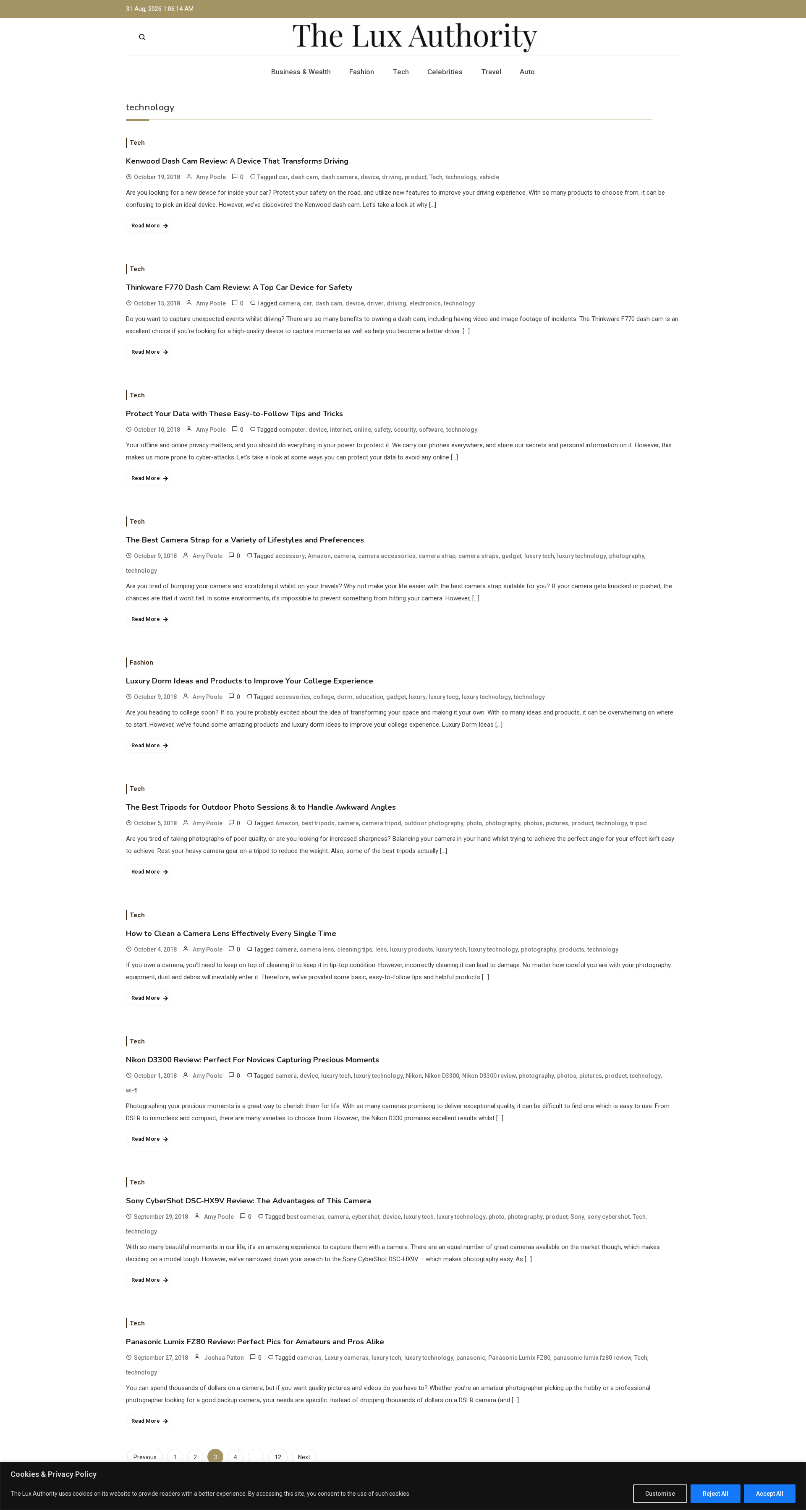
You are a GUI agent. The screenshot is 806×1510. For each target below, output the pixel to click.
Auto (527, 72)
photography (626, 556)
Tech (401, 72)
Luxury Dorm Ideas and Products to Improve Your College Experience (249, 681)
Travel (491, 72)
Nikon (414, 1075)
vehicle (489, 177)
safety (382, 429)
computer (292, 429)
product (416, 177)
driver (375, 303)
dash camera (339, 177)
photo (474, 823)
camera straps (478, 556)
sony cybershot (608, 1216)
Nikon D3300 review (489, 1075)
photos (533, 823)
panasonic (470, 1357)
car (283, 177)
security (405, 429)
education (369, 697)
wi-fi (132, 1090)
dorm (345, 697)
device (370, 177)
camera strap (437, 556)
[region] (403, 1486)
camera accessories (387, 556)
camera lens (317, 949)
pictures (557, 823)
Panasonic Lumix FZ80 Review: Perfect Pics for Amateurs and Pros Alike (255, 1342)
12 (278, 1457)
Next (304, 1457)
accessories (292, 697)
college (323, 697)
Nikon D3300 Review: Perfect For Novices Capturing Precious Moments (252, 1060)
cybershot (365, 1216)
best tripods (318, 823)
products (571, 949)
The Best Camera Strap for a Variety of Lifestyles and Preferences (245, 540)
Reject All (715, 1493)
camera (289, 303)
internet (340, 429)
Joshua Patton (224, 1357)
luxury (417, 697)
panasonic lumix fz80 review (592, 1357)
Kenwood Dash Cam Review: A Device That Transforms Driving (237, 161)
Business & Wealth (301, 72)
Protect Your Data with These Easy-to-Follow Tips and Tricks (234, 414)
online (362, 429)
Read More (145, 225)
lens (381, 949)
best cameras (305, 1216)
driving (392, 177)
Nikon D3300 (442, 1075)
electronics (425, 303)
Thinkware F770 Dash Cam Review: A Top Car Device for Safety (239, 287)
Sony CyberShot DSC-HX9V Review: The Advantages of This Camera (248, 1201)
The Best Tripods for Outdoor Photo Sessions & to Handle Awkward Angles (261, 807)
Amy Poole (211, 177)
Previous (145, 1457)
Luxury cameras (346, 1357)
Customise (660, 1493)
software (431, 429)
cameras (309, 1357)
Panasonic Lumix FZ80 (519, 1357)
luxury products (411, 949)
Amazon (319, 556)
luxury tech (539, 556)
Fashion (361, 72)
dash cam (304, 177)
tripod (638, 823)
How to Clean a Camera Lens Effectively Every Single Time (231, 933)
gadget (511, 556)
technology (460, 177)
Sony (577, 1216)
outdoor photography (433, 823)
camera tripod (381, 823)
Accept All (769, 1493)
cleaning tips (354, 949)
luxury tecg (444, 697)
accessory (290, 556)
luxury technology (581, 556)
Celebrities (445, 72)
